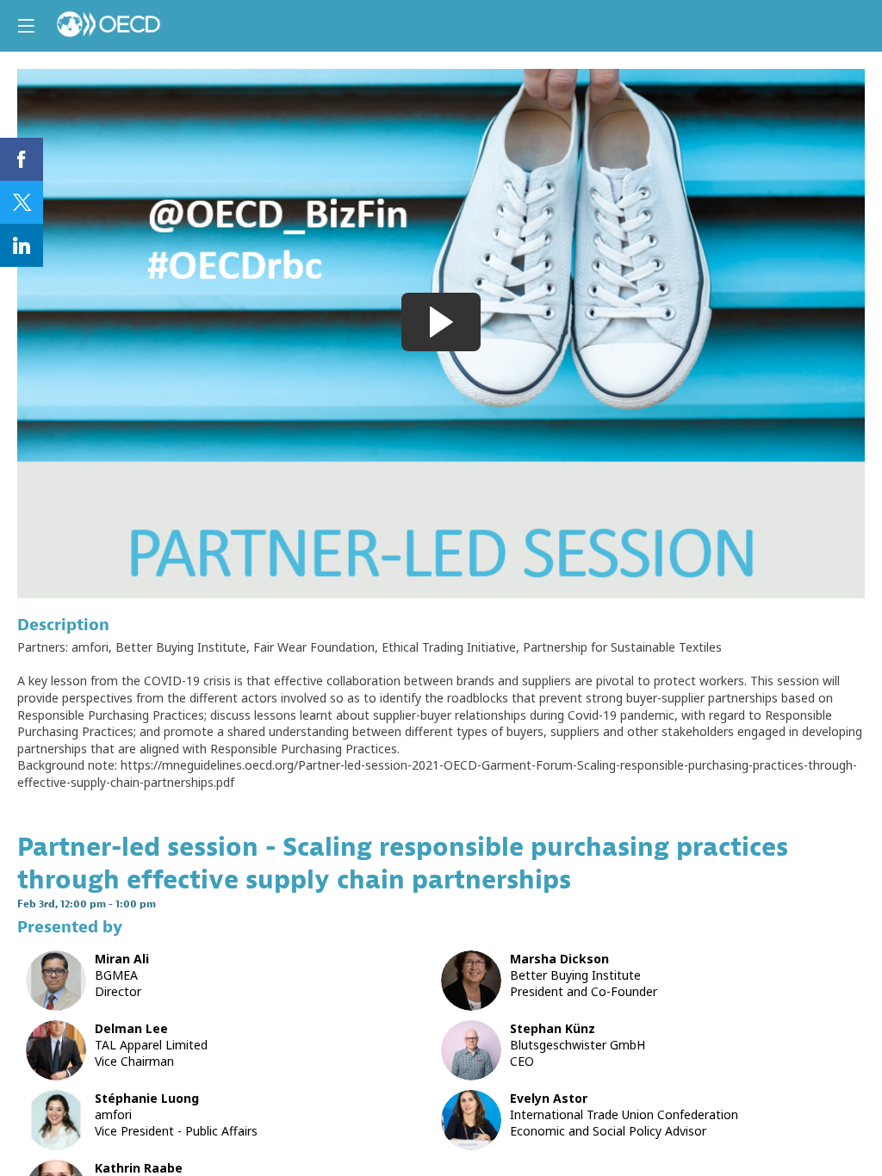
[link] (21, 159)
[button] (26, 26)
